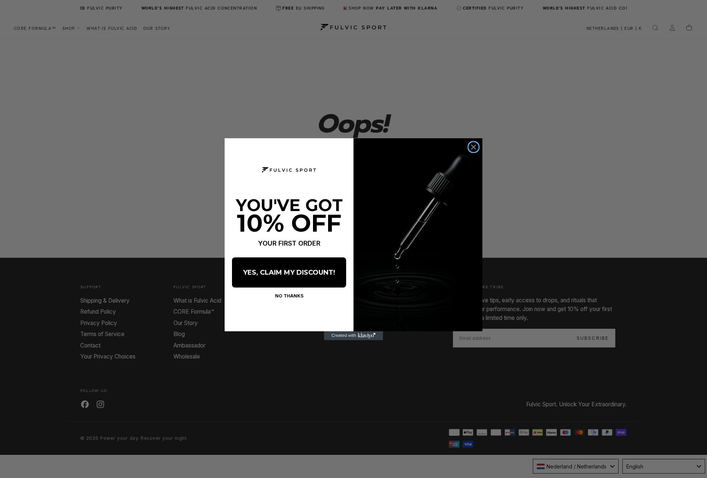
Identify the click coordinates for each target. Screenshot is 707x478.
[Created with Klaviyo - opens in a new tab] (353, 335)
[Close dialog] (473, 147)
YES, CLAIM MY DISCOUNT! (289, 272)
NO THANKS (289, 296)
